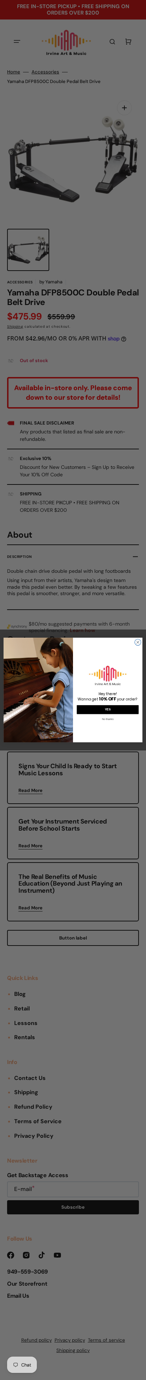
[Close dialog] (138, 642)
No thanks (107, 719)
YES (108, 709)
